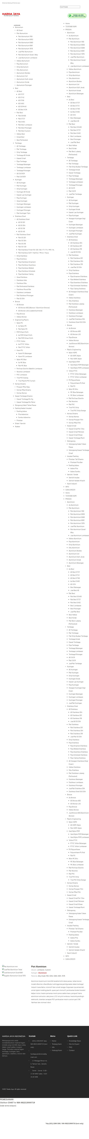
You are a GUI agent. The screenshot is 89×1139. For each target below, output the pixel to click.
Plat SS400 (22, 116)
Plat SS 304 (22, 241)
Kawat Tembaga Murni (77, 438)
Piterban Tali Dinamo (76, 459)
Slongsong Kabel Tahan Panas (25, 405)
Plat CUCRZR (21, 177)
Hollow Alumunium (23, 61)
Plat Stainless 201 (76, 258)
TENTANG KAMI (71, 26)
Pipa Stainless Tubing (25, 274)
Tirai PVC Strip (74, 407)
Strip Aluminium (74, 75)
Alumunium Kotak (23, 82)
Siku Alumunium (22, 70)
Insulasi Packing (72, 456)
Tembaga (18, 143)
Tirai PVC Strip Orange (78, 410)
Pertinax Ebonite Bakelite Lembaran (29, 369)
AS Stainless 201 (76, 246)
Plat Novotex (73, 401)
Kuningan (18, 180)
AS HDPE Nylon (75, 356)
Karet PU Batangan (25, 353)
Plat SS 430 (22, 247)
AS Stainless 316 (76, 249)
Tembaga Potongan (23, 170)
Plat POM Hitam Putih (25, 338)
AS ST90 (21, 100)
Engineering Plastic (22, 320)
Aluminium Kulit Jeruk (76, 87)
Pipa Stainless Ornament (27, 262)
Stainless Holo (22, 280)
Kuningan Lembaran (24, 207)
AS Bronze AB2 (75, 331)
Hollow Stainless (74, 298)
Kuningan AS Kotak (23, 192)
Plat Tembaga (21, 149)
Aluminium (71, 33)
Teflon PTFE (73, 371)
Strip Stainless (22, 256)
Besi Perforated (22, 140)
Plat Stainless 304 (76, 261)
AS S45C (21, 103)
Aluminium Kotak (75, 90)
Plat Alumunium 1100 (25, 36)
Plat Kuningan (21, 186)
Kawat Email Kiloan (76, 435)
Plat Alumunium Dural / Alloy (28, 55)
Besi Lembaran (75, 136)
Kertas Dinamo (20, 384)
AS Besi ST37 (75, 103)
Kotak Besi (20, 137)
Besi (16, 88)
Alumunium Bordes (23, 73)
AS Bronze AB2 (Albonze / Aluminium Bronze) (34, 308)
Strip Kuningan (22, 189)
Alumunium (19, 27)
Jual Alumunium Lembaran (27, 58)
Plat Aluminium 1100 (77, 42)
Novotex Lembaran (23, 372)
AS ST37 (21, 94)
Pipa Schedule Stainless (78, 285)
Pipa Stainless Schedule (26, 271)
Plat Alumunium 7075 (25, 49)
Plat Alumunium (22, 33)
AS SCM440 (22, 106)
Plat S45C (21, 122)
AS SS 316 (21, 228)
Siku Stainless (74, 301)
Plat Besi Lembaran (25, 125)
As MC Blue (22, 362)
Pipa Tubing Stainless (78, 289)
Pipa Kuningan (22, 198)
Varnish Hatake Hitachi (77, 481)
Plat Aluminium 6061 (77, 51)
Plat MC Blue (22, 365)
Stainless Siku (22, 283)
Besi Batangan (75, 118)
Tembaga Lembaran (24, 167)
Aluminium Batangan (76, 93)
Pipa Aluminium (74, 72)
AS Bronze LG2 (75, 334)
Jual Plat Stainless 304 (77, 319)
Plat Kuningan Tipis (23, 213)
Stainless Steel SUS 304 (77, 322)
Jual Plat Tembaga (75, 194)
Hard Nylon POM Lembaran (79, 368)
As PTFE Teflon (23, 344)
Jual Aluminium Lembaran (79, 66)
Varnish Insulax (74, 478)
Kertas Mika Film (75, 423)
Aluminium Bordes (75, 81)
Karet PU (20, 350)
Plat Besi (20, 113)
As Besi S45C (75, 112)
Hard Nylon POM (74, 362)
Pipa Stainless (22, 259)
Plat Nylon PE (22, 329)
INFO (67, 487)
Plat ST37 (21, 119)
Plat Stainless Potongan (25, 295)
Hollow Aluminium (75, 69)
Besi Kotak (73, 148)
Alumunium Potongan (24, 85)
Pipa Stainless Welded (26, 268)
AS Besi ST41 (74, 106)
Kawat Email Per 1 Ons (76, 429)
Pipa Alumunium (22, 64)
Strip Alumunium (22, 67)
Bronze (17, 301)
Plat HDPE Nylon (76, 359)
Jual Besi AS (74, 121)
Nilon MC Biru (73, 389)
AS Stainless (73, 240)
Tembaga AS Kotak (23, 155)
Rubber (17, 426)
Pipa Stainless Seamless (27, 265)
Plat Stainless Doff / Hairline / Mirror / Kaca (33, 253)
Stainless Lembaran (24, 292)
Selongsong (71, 441)
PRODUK (68, 29)
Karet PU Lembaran (25, 356)
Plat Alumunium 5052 (25, 39)
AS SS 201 (21, 222)
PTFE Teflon (21, 341)
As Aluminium (73, 36)
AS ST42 (21, 97)
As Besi (71, 100)
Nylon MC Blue (21, 359)
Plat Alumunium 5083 (25, 42)
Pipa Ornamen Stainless (78, 276)
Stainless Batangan (76, 310)
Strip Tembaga (22, 152)
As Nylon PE (22, 326)
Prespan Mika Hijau (23, 387)
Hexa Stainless (22, 277)
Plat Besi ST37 (75, 130)
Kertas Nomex (22, 393)
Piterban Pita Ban (76, 462)
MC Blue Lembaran (77, 395)
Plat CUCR (72, 191)
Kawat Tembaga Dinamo (23, 396)
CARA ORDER (70, 490)
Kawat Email (21, 158)
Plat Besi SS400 (76, 127)
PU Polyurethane (74, 380)
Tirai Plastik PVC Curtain (26, 381)
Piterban (20, 420)
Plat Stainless (73, 255)
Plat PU (72, 386)
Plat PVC (72, 404)
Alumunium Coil (22, 76)
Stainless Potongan (75, 316)
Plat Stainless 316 (76, 264)
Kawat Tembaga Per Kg (25, 399)
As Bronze (72, 328)
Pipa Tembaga (22, 161)
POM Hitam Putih (22, 332)
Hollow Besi (21, 134)
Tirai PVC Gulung (22, 378)
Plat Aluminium (74, 39)
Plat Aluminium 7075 (77, 54)
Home (67, 23)
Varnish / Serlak (72, 474)
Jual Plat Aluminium (77, 57)
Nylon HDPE (73, 353)
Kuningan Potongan (23, 210)
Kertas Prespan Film (76, 420)
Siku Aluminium (74, 78)
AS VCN (73, 115)
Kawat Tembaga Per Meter (26, 402)
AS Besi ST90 (75, 109)
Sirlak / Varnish (20, 423)
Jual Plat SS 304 (76, 267)
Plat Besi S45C (75, 133)
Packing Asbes (22, 411)
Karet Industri (72, 484)
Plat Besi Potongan (25, 128)
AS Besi (19, 91)
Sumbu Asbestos (24, 417)
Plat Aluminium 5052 (77, 45)
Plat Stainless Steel (23, 234)
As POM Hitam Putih (25, 335)
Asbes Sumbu (75, 471)
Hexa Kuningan (22, 201)
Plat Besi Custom (24, 131)
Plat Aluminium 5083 (77, 48)
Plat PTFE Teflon (24, 347)
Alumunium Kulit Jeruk (25, 79)
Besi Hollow (73, 145)
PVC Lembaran (22, 375)
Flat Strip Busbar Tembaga (78, 167)
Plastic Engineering (74, 349)
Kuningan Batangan (24, 204)
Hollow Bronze (22, 317)
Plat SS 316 (22, 244)
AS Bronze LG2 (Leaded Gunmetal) (30, 311)
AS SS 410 (21, 231)
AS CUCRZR (21, 173)
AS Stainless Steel (23, 219)
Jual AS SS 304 (75, 252)
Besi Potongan (75, 139)
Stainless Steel (20, 216)
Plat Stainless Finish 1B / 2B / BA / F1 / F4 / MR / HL (36, 250)
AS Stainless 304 (76, 243)
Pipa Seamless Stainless (79, 282)
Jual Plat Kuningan (75, 234)
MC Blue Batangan (76, 392)
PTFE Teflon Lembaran (78, 377)
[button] (38, 24)
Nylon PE (20, 323)
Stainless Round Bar (24, 289)
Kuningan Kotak (74, 209)
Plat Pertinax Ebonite (76, 398)
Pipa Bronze (21, 314)
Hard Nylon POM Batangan (79, 365)
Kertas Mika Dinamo (24, 390)
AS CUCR (72, 188)
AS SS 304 (21, 225)
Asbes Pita (74, 468)
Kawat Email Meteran (76, 432)
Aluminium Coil (74, 84)
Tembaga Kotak (74, 170)
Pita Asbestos (23, 414)
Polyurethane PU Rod (77, 383)
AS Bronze (20, 305)
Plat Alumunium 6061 (25, 45)
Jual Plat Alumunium (25, 52)
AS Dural (19, 30)
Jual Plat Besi (75, 142)
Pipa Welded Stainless (78, 279)
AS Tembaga (21, 146)
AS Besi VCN (22, 109)
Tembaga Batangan (23, 164)
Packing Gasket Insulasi (23, 408)
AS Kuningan (21, 183)
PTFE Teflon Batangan (78, 374)
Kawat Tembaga (74, 173)
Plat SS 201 (22, 237)
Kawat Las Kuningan (24, 195)
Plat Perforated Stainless (25, 286)
